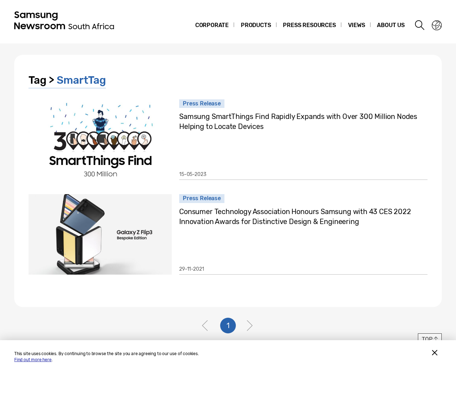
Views (356, 25)
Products (256, 25)
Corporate (212, 25)
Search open (420, 25)
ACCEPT (435, 352)
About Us (391, 25)
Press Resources (309, 25)
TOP (427, 339)
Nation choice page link (437, 25)
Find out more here (33, 359)
